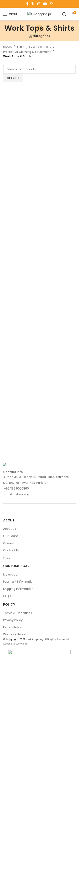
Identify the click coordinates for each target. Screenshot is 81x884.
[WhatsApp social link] (51, 4)
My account (12, 574)
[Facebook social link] (27, 4)
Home (7, 47)
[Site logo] (39, 14)
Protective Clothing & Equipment (27, 52)
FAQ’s (7, 596)
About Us (9, 529)
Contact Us (11, 550)
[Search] (64, 14)
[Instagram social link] (39, 4)
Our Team (10, 536)
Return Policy (12, 627)
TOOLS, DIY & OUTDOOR (34, 47)
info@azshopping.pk (18, 494)
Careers (9, 543)
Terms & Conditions (17, 613)
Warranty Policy (14, 634)
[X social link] (33, 4)
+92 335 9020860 (16, 488)
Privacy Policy (13, 620)
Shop (6, 557)
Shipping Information (18, 589)
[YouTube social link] (45, 4)
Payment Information (18, 581)
